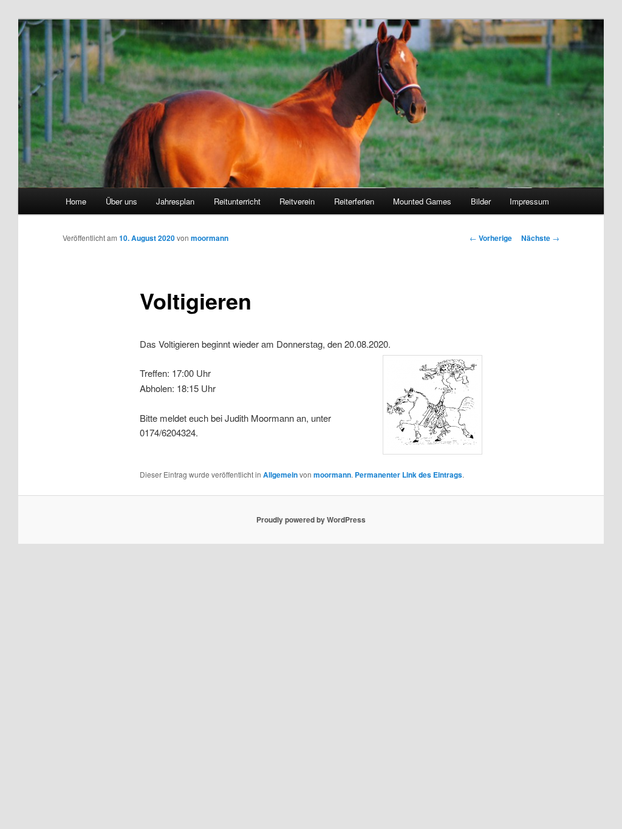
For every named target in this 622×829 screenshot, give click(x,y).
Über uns (121, 201)
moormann (209, 237)
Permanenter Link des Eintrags (408, 474)
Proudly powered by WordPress (311, 519)
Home (76, 201)
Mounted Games (422, 201)
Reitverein (297, 201)
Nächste (540, 237)
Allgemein (280, 474)
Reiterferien (354, 201)
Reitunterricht (237, 201)
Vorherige (491, 237)
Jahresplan (175, 201)
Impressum (529, 201)
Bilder (481, 201)
